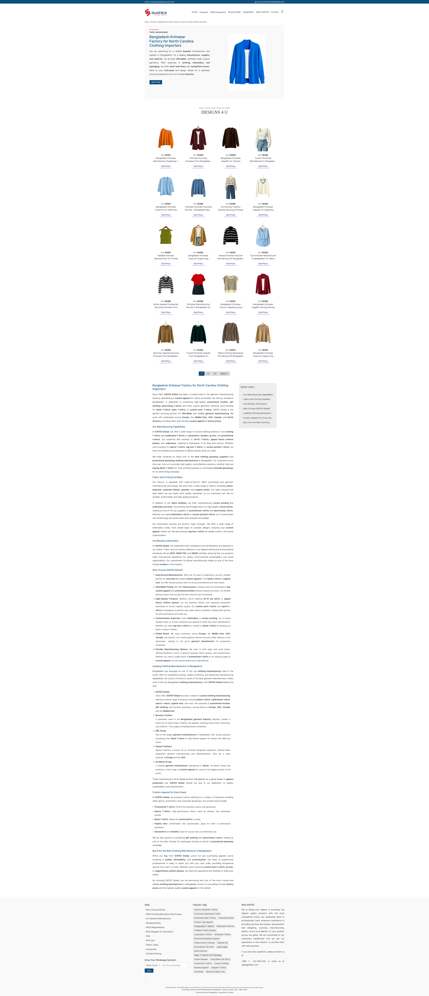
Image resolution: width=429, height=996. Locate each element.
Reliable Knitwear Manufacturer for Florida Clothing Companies (166, 258)
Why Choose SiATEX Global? (256, 408)
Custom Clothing (221, 963)
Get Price (155, 82)
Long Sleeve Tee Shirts (220, 959)
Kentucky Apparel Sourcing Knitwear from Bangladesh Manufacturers (166, 356)
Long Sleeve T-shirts (203, 934)
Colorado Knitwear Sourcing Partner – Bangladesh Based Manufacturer (198, 210)
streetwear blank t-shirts (205, 918)
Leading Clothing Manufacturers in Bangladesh (265, 413)
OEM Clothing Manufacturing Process (164, 914)
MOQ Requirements (155, 927)
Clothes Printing (153, 953)
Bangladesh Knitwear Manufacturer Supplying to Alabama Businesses (166, 161)
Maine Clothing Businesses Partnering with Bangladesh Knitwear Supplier (231, 356)
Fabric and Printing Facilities (256, 399)
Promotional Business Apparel (206, 938)
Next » (224, 373)
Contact (275, 12)
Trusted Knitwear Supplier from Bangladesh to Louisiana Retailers (198, 356)
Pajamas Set (222, 943)
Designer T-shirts (218, 967)
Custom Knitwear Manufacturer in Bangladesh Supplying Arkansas (263, 161)
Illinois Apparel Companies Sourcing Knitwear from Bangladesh (166, 307)
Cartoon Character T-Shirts (205, 909)
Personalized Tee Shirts (204, 947)
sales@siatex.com (278, 2)
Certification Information (255, 404)
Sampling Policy (153, 923)
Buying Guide (234, 12)
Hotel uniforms (200, 951)
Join (149, 970)
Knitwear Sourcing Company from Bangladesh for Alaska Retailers (198, 161)
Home (194, 12)
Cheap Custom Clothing (204, 943)
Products (204, 12)
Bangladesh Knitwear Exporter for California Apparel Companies (166, 210)
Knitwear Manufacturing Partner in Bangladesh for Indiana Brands (198, 307)
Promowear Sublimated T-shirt (207, 914)
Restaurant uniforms (225, 926)
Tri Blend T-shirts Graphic (205, 930)
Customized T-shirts (203, 963)
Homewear (198, 972)
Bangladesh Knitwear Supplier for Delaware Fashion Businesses (263, 210)
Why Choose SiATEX (155, 910)
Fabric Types (152, 945)
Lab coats (222, 947)
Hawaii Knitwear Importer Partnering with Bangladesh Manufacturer (231, 258)
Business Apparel (201, 967)
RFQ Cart (150, 940)
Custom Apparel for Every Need (258, 418)
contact (278, 952)
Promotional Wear (226, 918)
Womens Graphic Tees (215, 972)
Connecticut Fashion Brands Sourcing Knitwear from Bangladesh (230, 210)
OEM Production (218, 12)
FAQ (148, 936)
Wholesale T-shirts (222, 934)
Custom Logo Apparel (203, 922)
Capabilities (248, 12)
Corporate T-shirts (204, 926)
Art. (166, 155)
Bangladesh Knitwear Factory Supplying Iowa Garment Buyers (231, 307)
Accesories (151, 949)
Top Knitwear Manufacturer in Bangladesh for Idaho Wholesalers (263, 258)
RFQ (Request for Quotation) (159, 932)
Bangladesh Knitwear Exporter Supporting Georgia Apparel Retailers (198, 258)
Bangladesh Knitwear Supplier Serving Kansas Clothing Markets (263, 307)
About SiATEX (262, 12)
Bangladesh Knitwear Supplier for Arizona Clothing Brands (231, 161)
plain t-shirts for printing (207, 955)
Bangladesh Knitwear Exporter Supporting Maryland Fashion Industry (263, 356)
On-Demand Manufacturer (158, 918)
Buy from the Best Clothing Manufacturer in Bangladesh (270, 422)
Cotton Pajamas (201, 959)
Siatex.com (254, 909)
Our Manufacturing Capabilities (258, 394)
